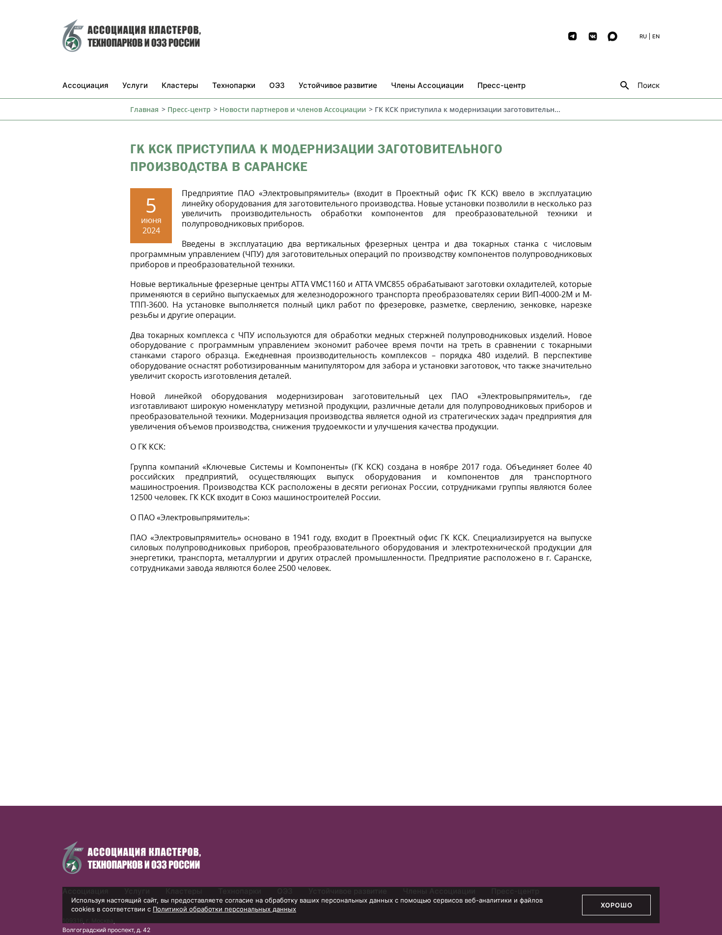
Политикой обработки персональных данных (224, 909)
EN (656, 36)
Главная (144, 109)
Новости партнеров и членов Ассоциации (293, 109)
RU (643, 36)
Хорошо (617, 905)
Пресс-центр (189, 109)
